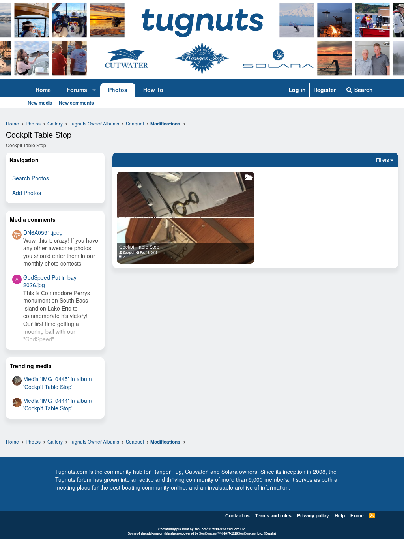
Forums (77, 90)
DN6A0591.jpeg (43, 232)
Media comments (33, 219)
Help (340, 515)
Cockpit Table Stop (139, 246)
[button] (94, 90)
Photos (117, 90)
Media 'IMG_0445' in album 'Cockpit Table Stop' (57, 383)
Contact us (237, 515)
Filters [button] (382, 159)
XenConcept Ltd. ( (251, 533)
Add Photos (26, 193)
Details (270, 533)
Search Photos (30, 178)
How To (153, 90)
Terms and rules (273, 515)
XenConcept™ (210, 533)
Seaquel (128, 252)
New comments (76, 102)
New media (40, 102)
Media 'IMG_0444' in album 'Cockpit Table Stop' (57, 404)
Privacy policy (313, 515)
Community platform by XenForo (202, 529)
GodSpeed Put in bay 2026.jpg (50, 281)
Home (43, 90)
